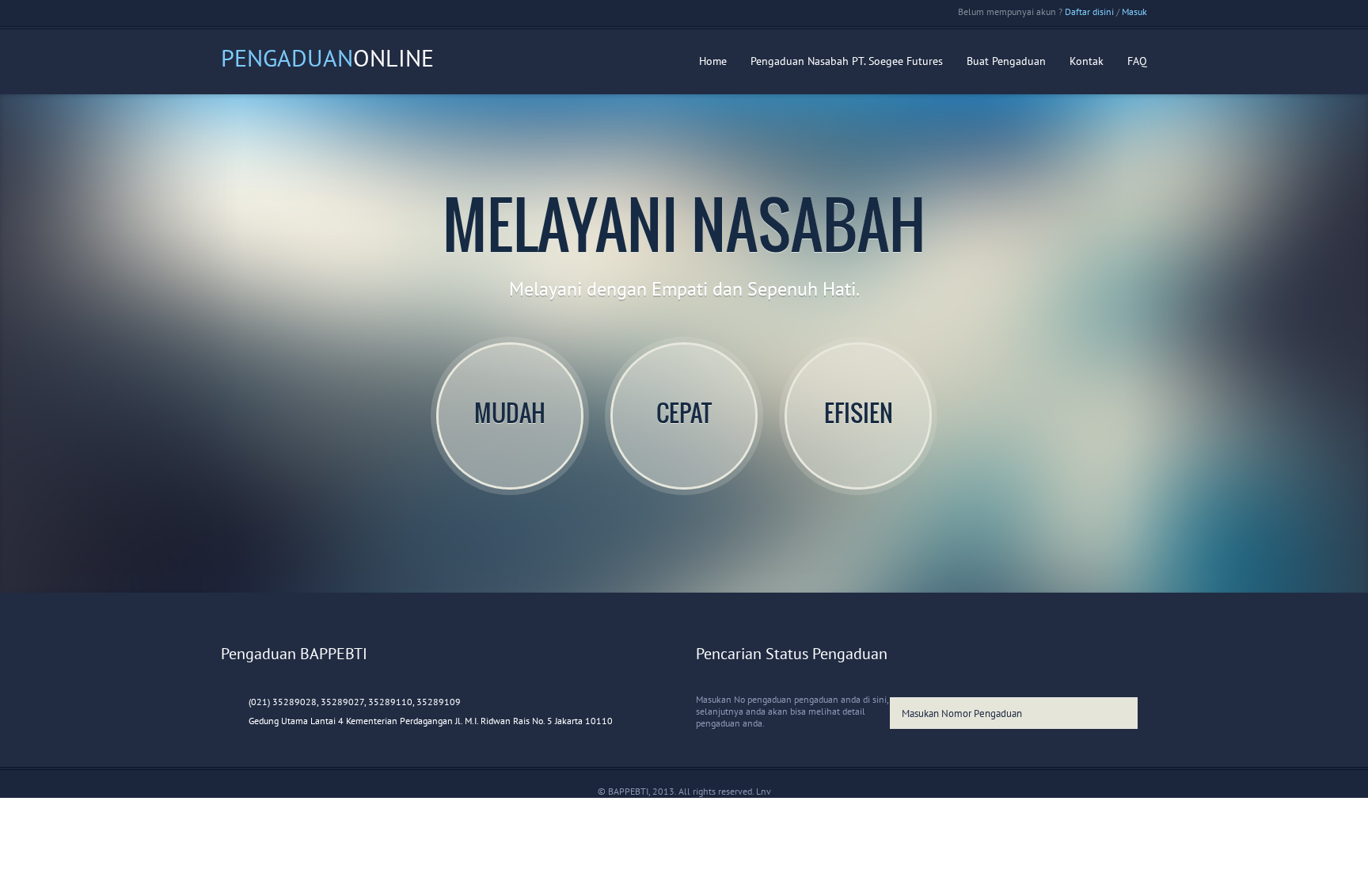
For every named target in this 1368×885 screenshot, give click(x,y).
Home (713, 61)
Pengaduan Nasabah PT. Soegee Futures (846, 61)
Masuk (1134, 11)
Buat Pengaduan (1006, 61)
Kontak (1087, 61)
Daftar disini (1089, 11)
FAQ (1137, 61)
